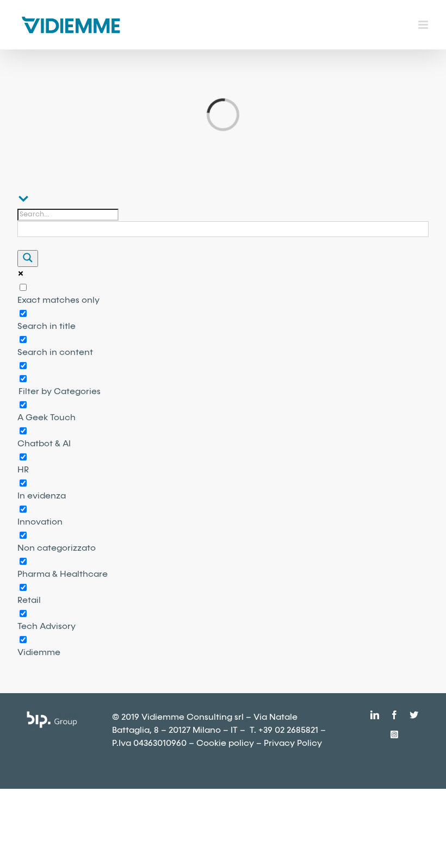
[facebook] (394, 715)
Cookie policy (225, 743)
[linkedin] (374, 715)
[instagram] (394, 734)
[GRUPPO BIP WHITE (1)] (51, 715)
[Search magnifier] (27, 258)
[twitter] (414, 715)
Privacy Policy (293, 743)
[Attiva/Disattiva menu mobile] (424, 24)
